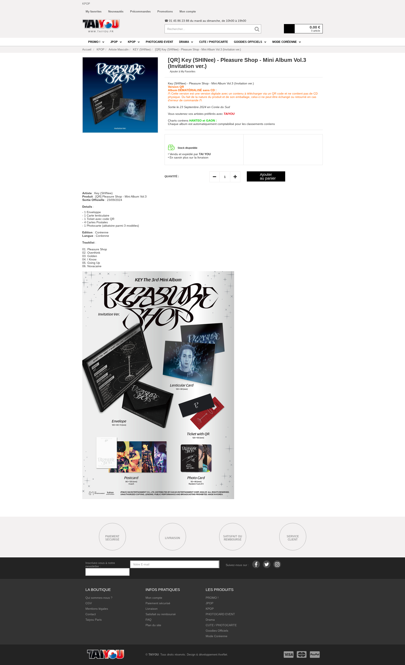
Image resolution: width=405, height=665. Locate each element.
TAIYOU (153, 654)
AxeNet (222, 654)
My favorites (93, 11)
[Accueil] (101, 26)
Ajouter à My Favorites (182, 71)
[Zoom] (120, 95)
